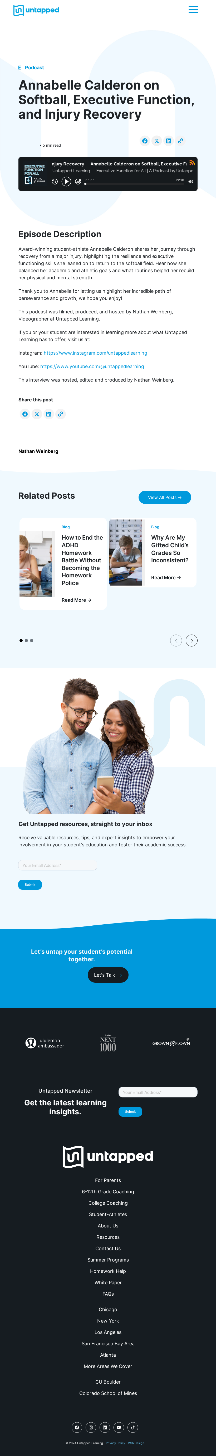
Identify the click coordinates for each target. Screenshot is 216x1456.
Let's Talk (104, 975)
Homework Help (108, 1271)
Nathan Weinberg (38, 451)
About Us (108, 1225)
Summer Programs (108, 1260)
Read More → (77, 600)
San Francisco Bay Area (108, 1343)
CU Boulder (108, 1382)
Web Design (136, 1443)
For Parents (108, 1180)
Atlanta (108, 1355)
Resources (108, 1237)
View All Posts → (165, 497)
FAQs (108, 1294)
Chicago (108, 1309)
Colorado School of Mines (108, 1393)
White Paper (108, 1282)
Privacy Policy (115, 1443)
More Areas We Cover (108, 1366)
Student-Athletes (108, 1214)
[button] (193, 9)
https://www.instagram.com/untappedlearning (95, 353)
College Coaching (108, 1203)
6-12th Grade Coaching (108, 1191)
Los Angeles (108, 1332)
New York (108, 1321)
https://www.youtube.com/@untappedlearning (92, 366)
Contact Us (108, 1248)
